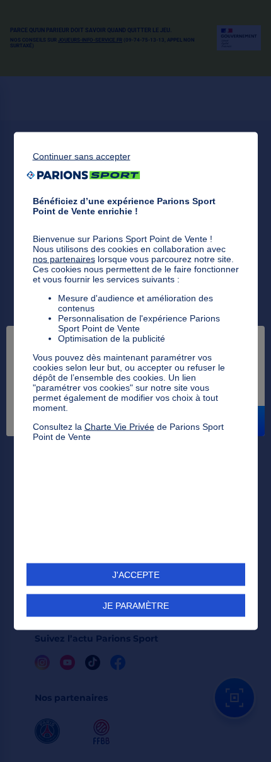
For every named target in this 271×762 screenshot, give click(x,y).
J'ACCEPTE (135, 575)
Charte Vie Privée (119, 426)
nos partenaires (64, 258)
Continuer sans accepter (81, 156)
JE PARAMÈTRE (136, 606)
